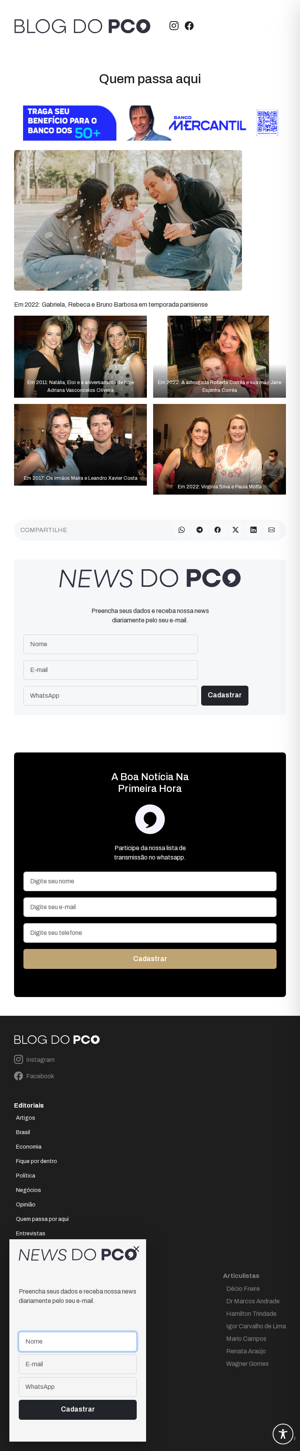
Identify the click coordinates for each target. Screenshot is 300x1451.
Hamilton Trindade (251, 1313)
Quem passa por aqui (42, 1219)
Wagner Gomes (247, 1363)
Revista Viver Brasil (40, 1248)
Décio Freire (243, 1288)
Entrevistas (30, 1234)
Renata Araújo (246, 1351)
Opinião (26, 1205)
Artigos (25, 1118)
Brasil (23, 1132)
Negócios (28, 1190)
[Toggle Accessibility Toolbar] (283, 1434)
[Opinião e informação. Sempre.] (82, 26)
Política (25, 1176)
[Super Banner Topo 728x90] (150, 122)
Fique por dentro (36, 1161)
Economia (28, 1147)
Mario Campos (246, 1338)
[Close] (136, 1249)
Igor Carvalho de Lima (256, 1326)
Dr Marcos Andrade (253, 1301)
